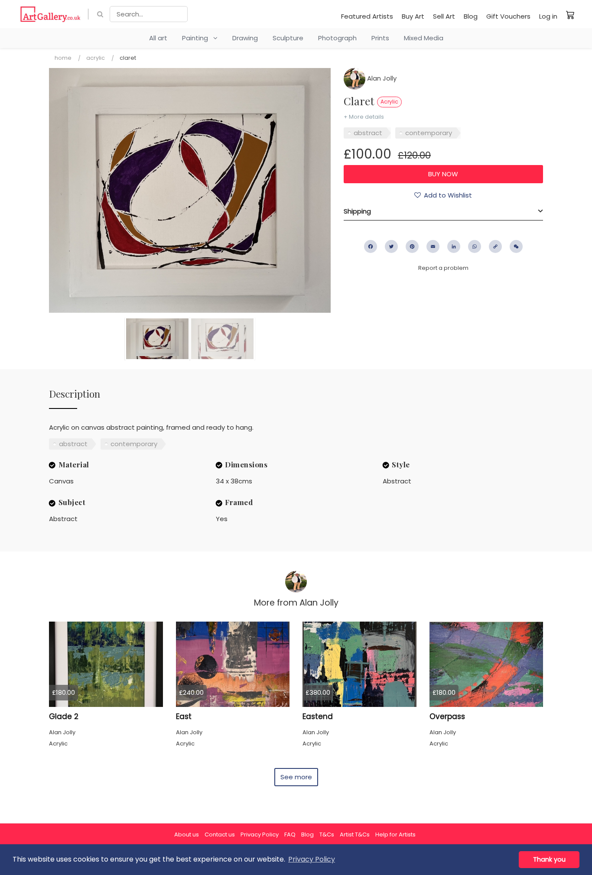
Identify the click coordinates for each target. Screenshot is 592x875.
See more (296, 776)
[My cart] (570, 14)
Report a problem (443, 268)
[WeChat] (516, 246)
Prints (380, 37)
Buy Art (413, 16)
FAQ (290, 834)
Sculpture (288, 37)
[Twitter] (391, 246)
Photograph (337, 37)
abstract (368, 132)
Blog (471, 16)
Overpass (447, 716)
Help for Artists (395, 834)
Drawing (245, 37)
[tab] (443, 211)
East (184, 716)
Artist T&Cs (355, 834)
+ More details (364, 117)
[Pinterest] (412, 246)
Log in (548, 16)
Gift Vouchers (508, 16)
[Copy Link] (495, 246)
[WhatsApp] (474, 246)
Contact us (220, 834)
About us (186, 834)
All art (158, 37)
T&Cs (326, 834)
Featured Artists (367, 16)
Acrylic (95, 58)
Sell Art (444, 16)
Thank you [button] (549, 859)
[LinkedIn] (453, 246)
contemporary (428, 132)
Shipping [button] (357, 211)
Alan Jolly (381, 78)
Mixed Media (423, 37)
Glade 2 (63, 716)
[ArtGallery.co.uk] (50, 14)
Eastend (318, 716)
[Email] (433, 246)
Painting (197, 37)
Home (63, 58)
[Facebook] (370, 246)
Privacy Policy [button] (311, 859)
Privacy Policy (260, 834)
